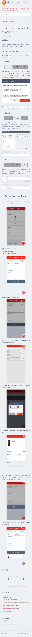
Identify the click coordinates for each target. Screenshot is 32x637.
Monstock (5, 8)
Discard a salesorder (7, 611)
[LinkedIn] (7, 570)
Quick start (13, 8)
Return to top (5, 592)
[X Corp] (4, 570)
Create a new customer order (10, 605)
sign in (6, 624)
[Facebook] (2, 570)
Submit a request (22, 586)
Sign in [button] (27, 2)
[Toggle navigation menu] (23, 2)
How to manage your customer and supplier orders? (16, 602)
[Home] (10, 4)
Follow (4, 39)
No (20, 579)
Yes (12, 579)
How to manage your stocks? (9, 599)
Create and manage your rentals (10, 608)
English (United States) (23, 633)
